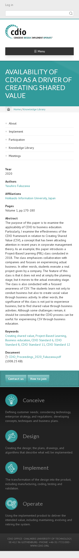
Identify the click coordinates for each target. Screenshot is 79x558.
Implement (16, 131)
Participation (17, 140)
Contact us (16, 379)
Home (17, 109)
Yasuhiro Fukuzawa (17, 186)
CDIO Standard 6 (42, 340)
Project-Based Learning (51, 336)
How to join (38, 379)
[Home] (29, 32)
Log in (9, 5)
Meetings (15, 156)
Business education (17, 340)
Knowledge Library (34, 109)
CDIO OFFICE (14, 538)
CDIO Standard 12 (58, 345)
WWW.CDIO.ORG (39, 545)
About (12, 123)
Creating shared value (19, 336)
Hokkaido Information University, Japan (30, 198)
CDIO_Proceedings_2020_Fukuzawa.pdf (35, 357)
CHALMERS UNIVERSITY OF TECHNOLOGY (47, 538)
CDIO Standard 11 (33, 345)
